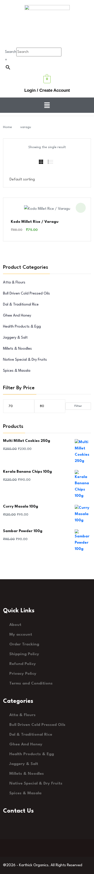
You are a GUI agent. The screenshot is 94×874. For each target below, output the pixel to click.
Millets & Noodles (17, 349)
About (15, 625)
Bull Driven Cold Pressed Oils (26, 294)
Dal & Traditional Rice (21, 305)
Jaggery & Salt (15, 338)
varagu (25, 127)
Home (8, 127)
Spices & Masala (16, 371)
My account (20, 635)
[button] (47, 105)
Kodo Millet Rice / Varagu (34, 222)
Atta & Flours (14, 282)
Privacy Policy (22, 674)
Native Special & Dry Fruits (25, 360)
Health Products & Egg (22, 327)
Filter (78, 406)
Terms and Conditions (31, 684)
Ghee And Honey (17, 316)
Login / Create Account (47, 90)
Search (10, 52)
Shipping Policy (24, 654)
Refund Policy (22, 664)
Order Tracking (24, 644)
